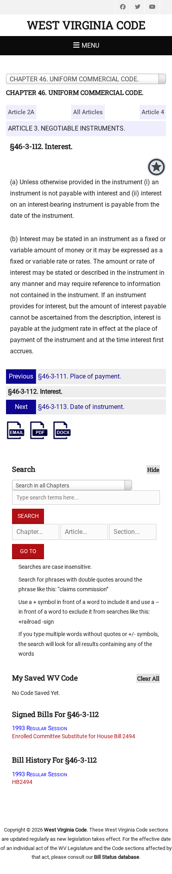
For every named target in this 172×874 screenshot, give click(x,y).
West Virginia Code (86, 25)
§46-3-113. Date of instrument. (69, 407)
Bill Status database (116, 857)
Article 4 (153, 112)
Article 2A (21, 112)
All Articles (88, 112)
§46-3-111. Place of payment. (65, 376)
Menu (90, 45)
